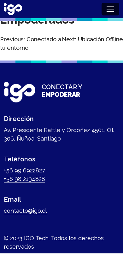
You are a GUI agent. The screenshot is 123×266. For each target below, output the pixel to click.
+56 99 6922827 (24, 170)
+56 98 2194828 (24, 179)
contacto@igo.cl (25, 210)
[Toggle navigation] (110, 9)
